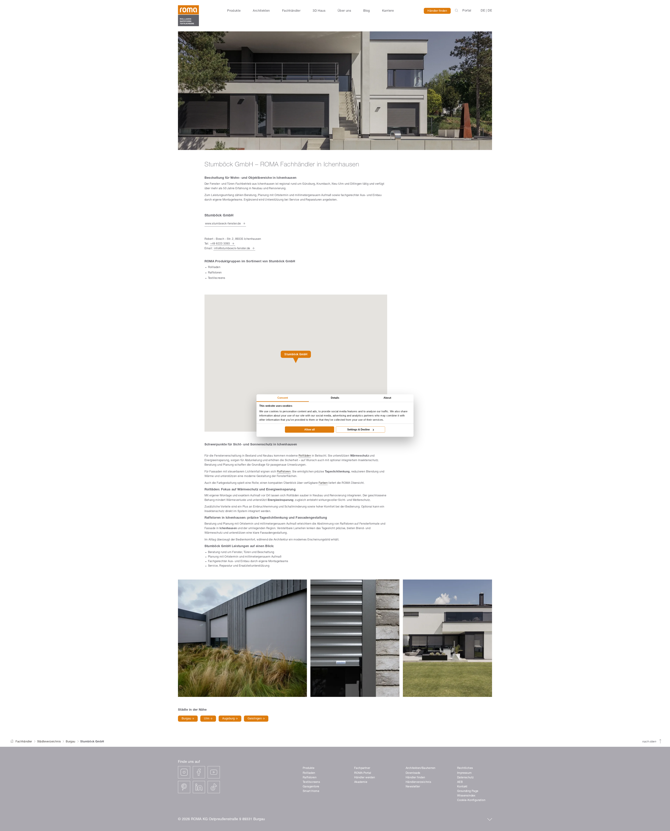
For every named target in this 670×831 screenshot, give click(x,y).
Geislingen (255, 718)
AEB (460, 782)
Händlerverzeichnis (418, 782)
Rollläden (305, 456)
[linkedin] (199, 787)
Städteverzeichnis (49, 741)
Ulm (207, 718)
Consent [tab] (282, 397)
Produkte (234, 11)
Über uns (344, 11)
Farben (323, 483)
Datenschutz (465, 777)
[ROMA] (188, 15)
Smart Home (311, 791)
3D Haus (319, 11)
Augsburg (229, 718)
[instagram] (184, 772)
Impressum (464, 773)
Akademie (360, 782)
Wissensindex (466, 796)
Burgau (187, 718)
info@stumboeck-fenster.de (232, 248)
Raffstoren (284, 472)
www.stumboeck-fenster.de (223, 224)
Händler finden (437, 11)
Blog (366, 11)
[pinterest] (184, 787)
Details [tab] (335, 397)
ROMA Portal (362, 773)
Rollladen (309, 773)
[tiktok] (214, 787)
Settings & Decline (358, 429)
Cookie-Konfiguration (471, 800)
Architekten (261, 11)
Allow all (309, 429)
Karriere (388, 11)
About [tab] (387, 397)
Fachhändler (291, 11)
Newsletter (413, 786)
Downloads (413, 773)
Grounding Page (467, 791)
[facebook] (199, 772)
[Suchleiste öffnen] (456, 10)
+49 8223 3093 (220, 244)
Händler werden (364, 777)
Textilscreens (311, 782)
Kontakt (462, 786)
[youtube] (214, 772)
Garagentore (311, 786)
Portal (466, 10)
